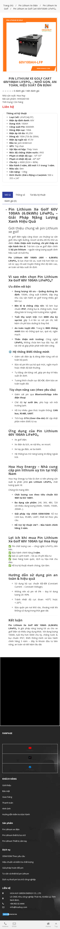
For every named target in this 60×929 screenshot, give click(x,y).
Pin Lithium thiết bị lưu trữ (14, 835)
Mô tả (8, 194)
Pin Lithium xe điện (11, 829)
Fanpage (30, 770)
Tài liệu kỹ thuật (38, 194)
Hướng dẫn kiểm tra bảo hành (16, 814)
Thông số (20, 194)
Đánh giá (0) (11, 200)
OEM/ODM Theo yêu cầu (13, 856)
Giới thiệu (6, 785)
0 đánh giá (19, 90)
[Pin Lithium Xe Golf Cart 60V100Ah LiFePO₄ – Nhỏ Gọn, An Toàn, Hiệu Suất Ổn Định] (30, 44)
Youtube (30, 750)
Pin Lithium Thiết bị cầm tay (14, 841)
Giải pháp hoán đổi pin (12, 867)
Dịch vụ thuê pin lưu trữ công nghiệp (19, 879)
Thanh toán (7, 802)
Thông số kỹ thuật (16, 113)
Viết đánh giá (32, 90)
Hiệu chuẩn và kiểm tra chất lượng (17, 862)
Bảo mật (6, 791)
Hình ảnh (6, 808)
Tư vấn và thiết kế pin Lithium (15, 873)
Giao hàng (7, 797)
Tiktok (30, 760)
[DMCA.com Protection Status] (10, 914)
